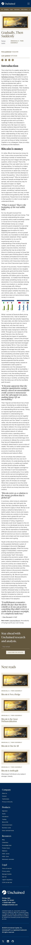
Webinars (4, 851)
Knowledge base (6, 845)
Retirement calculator (8, 859)
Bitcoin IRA (5, 822)
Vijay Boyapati (7, 617)
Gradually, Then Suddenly (11, 690)
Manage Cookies (6, 874)
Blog (3, 839)
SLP (15, 617)
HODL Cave (5, 856)
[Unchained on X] (3, 941)
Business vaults (6, 827)
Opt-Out (4, 876)
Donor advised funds (8, 830)
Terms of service (7, 868)
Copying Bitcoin (14, 620)
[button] (28, 4)
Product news (6, 848)
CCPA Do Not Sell (7, 882)
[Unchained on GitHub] (13, 941)
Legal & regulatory (7, 879)
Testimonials (5, 799)
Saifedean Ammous (7, 77)
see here (9, 338)
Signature (4, 811)
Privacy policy (6, 871)
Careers (4, 796)
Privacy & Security (7, 801)
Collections (5, 842)
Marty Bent (20, 74)
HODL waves (5, 853)
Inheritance (5, 816)
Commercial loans (7, 825)
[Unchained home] (8, 3)
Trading (4, 819)
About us (4, 793)
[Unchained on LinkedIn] (8, 941)
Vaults (3, 813)
